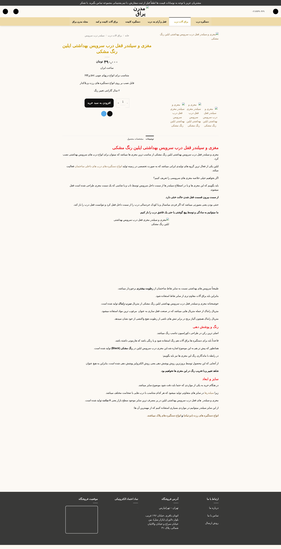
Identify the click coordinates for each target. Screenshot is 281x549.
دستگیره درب (202, 21)
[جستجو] (275, 11)
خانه (127, 35)
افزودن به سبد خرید (99, 102)
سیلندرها (209, 392)
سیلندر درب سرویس (95, 35)
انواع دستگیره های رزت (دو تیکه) (201, 415)
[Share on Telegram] (104, 113)
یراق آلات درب (181, 21)
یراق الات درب (115, 35)
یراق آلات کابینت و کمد (107, 21)
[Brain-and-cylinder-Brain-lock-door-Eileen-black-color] (193, 115)
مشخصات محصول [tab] (135, 139)
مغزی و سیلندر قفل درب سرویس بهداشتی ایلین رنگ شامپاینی (120, 478)
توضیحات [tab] (150, 139)
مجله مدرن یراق (80, 21)
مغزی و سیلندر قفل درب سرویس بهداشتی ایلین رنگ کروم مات (200, 478)
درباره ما (214, 507)
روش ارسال (212, 523)
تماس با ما (213, 515)
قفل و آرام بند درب (157, 21)
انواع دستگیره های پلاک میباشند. (164, 415)
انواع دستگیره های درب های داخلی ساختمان (98, 166)
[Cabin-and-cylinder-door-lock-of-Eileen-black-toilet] (187, 66)
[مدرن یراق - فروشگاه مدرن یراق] (140, 11)
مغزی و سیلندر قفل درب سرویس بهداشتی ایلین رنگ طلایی (160, 478)
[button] (16, 11)
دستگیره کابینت (132, 21)
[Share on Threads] (110, 113)
